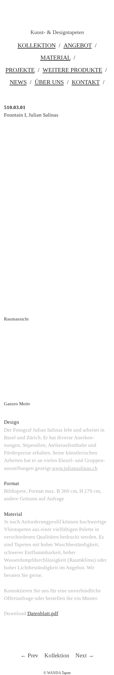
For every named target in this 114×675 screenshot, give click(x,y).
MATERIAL (55, 57)
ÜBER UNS (49, 82)
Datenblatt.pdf (42, 613)
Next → (84, 655)
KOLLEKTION (37, 45)
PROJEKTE (20, 70)
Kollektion (56, 655)
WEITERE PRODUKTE (72, 70)
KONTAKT (86, 82)
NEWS (18, 82)
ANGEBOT (78, 45)
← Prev (29, 655)
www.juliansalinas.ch (75, 468)
